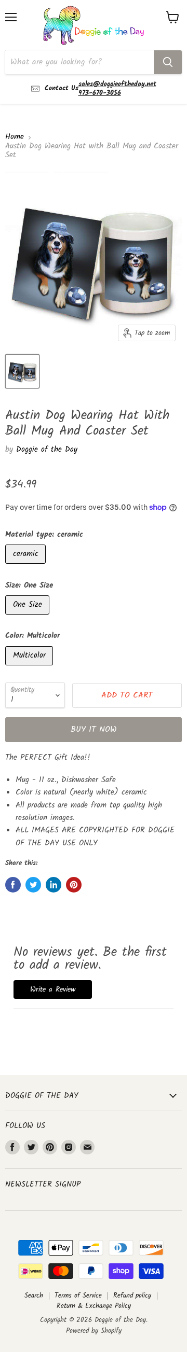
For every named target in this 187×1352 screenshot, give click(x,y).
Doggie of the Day (46, 449)
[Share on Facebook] (13, 885)
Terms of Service (78, 1295)
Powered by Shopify (94, 1331)
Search (33, 1295)
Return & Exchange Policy (94, 1306)
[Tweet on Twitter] (33, 885)
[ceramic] (26, 567)
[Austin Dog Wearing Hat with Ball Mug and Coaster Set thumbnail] (22, 371)
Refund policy (132, 1295)
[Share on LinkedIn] (53, 885)
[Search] (168, 62)
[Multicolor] (30, 668)
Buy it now (94, 729)
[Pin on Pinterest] (74, 885)
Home (14, 137)
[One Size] (28, 617)
